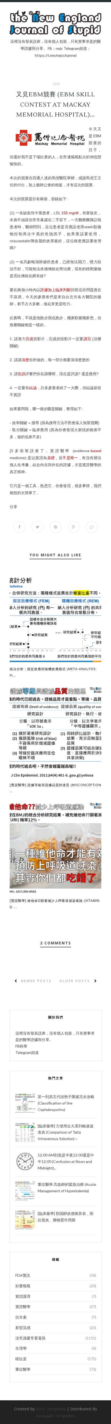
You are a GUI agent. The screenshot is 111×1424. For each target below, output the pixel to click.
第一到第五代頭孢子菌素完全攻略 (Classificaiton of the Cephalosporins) (66, 1103)
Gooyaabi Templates (55, 1415)
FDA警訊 (22, 1275)
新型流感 (22, 1327)
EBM (56, 84)
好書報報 (22, 1286)
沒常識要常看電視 (30, 1338)
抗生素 (21, 1317)
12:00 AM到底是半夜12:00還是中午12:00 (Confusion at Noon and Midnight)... (66, 1161)
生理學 (21, 1348)
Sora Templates (51, 1408)
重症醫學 (22, 1369)
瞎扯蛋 (21, 1358)
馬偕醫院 (59, 178)
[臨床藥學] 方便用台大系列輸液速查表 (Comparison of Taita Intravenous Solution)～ (65, 1132)
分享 (13, 506)
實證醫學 (22, 1306)
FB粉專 (21, 1046)
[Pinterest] (31, 13)
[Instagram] (38, 13)
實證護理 (22, 1296)
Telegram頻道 (27, 1052)
